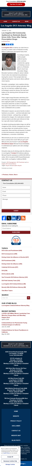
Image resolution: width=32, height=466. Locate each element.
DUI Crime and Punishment (12, 250)
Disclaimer (16, 426)
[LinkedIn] (13, 218)
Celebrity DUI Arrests (10, 267)
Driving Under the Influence (12, 264)
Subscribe (16, 232)
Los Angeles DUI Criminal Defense (14, 284)
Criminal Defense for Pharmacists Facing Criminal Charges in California (14, 323)
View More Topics (7, 290)
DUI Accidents (8, 274)
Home (5, 21)
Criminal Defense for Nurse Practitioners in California (15, 331)
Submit (16, 210)
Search (28, 297)
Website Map (16, 435)
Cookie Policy (6, 453)
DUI (4, 270)
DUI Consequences (9, 254)
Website (16, 416)
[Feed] (23, 218)
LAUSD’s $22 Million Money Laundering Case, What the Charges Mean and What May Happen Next (16, 315)
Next (16, 174)
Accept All (10, 457)
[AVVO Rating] (16, 240)
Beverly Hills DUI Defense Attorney (14, 287)
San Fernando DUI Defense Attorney (15, 277)
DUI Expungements (11, 162)
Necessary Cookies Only (10, 461)
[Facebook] (4, 218)
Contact (13, 153)
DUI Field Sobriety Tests (11, 280)
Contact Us (16, 21)
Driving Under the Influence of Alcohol (15, 257)
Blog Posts (16, 440)
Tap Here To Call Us (16, 4)
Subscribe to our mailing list (10, 226)
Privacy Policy (16, 421)
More (26, 21)
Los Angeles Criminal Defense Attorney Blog (15, 305)
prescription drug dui (16, 165)
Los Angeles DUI (7, 47)
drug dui (8, 165)
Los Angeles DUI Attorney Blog (16, 13)
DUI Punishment (21, 162)
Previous (5, 174)
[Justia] (18, 218)
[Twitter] (8, 218)
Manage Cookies (10, 464)
